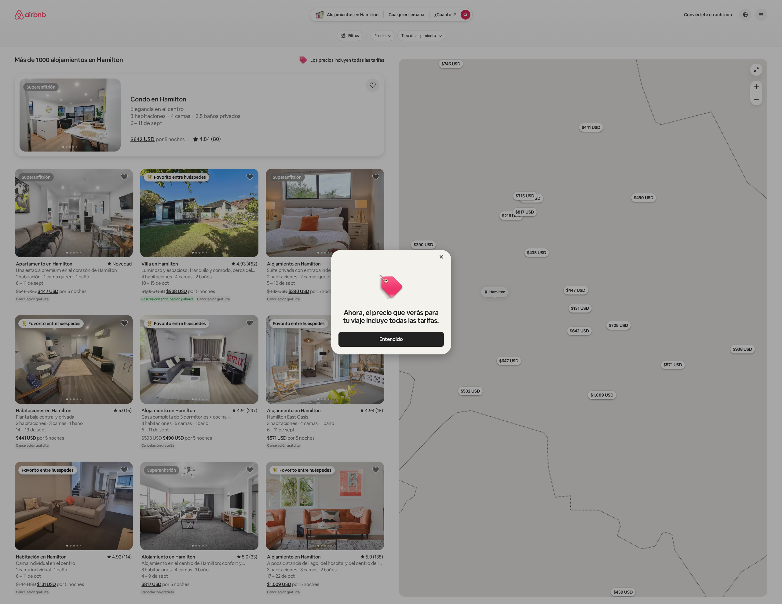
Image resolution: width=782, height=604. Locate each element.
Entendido (391, 339)
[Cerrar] (441, 256)
